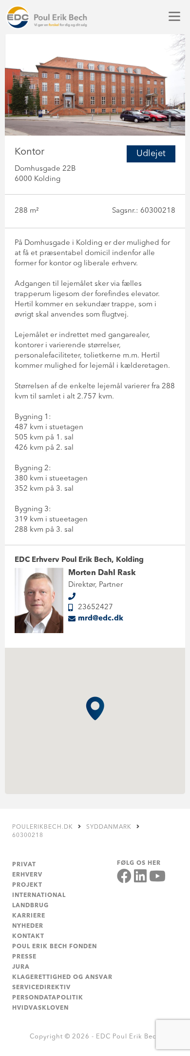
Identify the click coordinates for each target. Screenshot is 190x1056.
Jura (21, 967)
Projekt (27, 885)
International (39, 895)
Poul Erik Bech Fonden (54, 947)
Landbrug (30, 906)
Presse (24, 957)
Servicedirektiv (41, 988)
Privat (24, 865)
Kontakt (28, 936)
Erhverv (27, 875)
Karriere (28, 916)
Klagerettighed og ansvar (62, 977)
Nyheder (27, 926)
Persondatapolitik (47, 998)
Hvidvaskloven (40, 1008)
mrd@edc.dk (100, 618)
